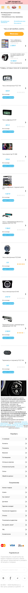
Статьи (4, 471)
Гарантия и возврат (7, 506)
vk (3, 578)
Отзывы (4, 515)
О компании (5, 439)
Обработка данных (7, 476)
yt (24, 578)
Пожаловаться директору (9, 520)
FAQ (3, 529)
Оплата (4, 492)
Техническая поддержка (9, 511)
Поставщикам (6, 457)
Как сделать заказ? (8, 525)
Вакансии (5, 453)
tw (17, 578)
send (25, 570)
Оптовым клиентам (8, 462)
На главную (14, 7)
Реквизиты (5, 448)
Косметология (6, 534)
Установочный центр (8, 466)
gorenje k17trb (19, 426)
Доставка (5, 501)
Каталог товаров (7, 487)
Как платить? (6, 497)
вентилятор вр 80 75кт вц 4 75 (15, 425)
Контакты (5, 443)
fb (10, 578)
